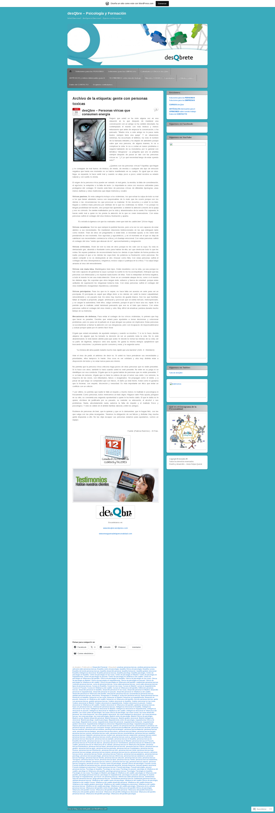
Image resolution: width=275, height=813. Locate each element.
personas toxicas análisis (94, 729)
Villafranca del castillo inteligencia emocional (121, 784)
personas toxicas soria (133, 758)
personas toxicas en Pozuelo (143, 741)
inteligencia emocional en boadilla (128, 707)
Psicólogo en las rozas (111, 769)
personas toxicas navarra (140, 752)
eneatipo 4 (115, 695)
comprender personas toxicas (147, 682)
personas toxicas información (90, 750)
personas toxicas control (147, 735)
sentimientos (149, 776)
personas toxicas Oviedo (93, 754)
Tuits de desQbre (175, 373)
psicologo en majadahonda (82, 776)
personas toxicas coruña (101, 737)
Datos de (178, 114)
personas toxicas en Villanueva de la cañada (95, 744)
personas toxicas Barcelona (107, 731)
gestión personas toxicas (98, 701)
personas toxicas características (122, 733)
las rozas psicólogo (86, 716)
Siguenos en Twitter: (179, 367)
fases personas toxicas (149, 695)
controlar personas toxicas (82, 684)
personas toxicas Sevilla (95, 758)
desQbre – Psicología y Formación (96, 13)
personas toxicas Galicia (135, 746)
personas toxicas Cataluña (82, 735)
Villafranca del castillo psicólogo (98, 786)
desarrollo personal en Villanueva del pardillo (89, 693)
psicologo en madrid (146, 775)
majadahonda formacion (133, 722)
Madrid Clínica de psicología (141, 716)
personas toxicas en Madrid (121, 741)
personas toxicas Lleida (127, 750)
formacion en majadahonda (133, 697)
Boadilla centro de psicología (108, 669)
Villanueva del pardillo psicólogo (98, 794)
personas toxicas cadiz (100, 733)
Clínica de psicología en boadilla (112, 678)
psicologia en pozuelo (130, 775)
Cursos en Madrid (129, 686)
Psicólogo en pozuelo (128, 769)
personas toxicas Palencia (113, 754)
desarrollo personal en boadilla (90, 690)
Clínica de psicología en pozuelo (133, 680)
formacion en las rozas (97, 697)
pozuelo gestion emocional (146, 765)
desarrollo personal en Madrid (138, 690)
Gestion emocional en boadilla (119, 701)
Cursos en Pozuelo (79, 688)
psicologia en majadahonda (110, 775)
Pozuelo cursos (150, 763)
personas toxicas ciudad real (104, 735)
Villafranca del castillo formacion (140, 782)
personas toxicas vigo (120, 761)
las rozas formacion (87, 714)
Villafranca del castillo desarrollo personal (111, 782)
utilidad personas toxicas (81, 780)
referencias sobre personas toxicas (131, 776)
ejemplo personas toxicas (81, 695)
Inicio (70, 71)
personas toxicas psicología (90, 756)
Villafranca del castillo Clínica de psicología (141, 780)
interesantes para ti (182, 109)
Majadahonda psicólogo (124, 724)
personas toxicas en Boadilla (125, 739)
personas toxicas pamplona (134, 754)
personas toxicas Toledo (126, 759)
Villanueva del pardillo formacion (140, 790)
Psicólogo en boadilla (94, 769)
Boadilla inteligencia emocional (84, 673)
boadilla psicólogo (123, 673)
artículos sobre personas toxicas (84, 669)
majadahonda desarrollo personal (110, 722)
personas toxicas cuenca (121, 737)
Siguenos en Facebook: (181, 124)
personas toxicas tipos (108, 759)
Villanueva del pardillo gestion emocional (87, 792)
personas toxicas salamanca (135, 756)
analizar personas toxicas (126, 667)
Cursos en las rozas (114, 686)
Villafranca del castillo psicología (123, 786)
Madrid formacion (111, 718)
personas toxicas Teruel (90, 759)
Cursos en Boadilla (99, 686)
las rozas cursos (132, 712)
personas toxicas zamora (138, 761)
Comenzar (162, 3)
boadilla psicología (138, 673)
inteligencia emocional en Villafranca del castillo (107, 711)
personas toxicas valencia (102, 761)
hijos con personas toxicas (82, 707)
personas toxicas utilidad (81, 761)
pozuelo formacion (128, 765)
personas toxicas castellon (145, 733)
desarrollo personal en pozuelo (104, 692)
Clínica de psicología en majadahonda (105, 680)
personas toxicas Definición (141, 737)
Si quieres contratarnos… (103, 84)
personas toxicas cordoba (82, 737)
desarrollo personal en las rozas (114, 690)
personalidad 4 (141, 726)
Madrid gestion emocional (128, 718)
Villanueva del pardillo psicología (123, 794)
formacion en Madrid (114, 697)
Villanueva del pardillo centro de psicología (102, 788)
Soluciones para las (182, 98)
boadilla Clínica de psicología (131, 669)
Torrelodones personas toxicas (122, 778)
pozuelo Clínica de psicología (133, 763)
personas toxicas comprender (127, 735)
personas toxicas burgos (146, 731)
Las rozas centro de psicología (90, 712)
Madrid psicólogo (87, 720)
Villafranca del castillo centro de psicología (108, 780)
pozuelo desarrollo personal (111, 765)
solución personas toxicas (82, 778)
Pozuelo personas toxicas (106, 767)
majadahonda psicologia (143, 724)
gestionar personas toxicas (144, 705)
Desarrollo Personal (100, 667)
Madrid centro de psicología (120, 716)
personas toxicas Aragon (114, 729)
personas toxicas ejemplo (104, 739)
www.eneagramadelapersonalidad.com (115, 534)
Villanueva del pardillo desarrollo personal (111, 790)
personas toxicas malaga (81, 752)
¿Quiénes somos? (187, 78)
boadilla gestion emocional (146, 671)
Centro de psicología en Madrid (127, 675)
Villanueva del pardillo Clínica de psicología (135, 788)
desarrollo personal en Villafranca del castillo (133, 692)
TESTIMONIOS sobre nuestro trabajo (125, 78)
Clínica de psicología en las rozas (138, 678)
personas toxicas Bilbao (127, 731)
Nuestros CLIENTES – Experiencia (159, 78)
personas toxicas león (110, 750)
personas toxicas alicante (140, 727)
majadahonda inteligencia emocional (101, 724)
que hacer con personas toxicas (105, 776)
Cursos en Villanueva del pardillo (125, 688)
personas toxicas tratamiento (146, 759)
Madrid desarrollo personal (94, 718)
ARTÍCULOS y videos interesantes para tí (87, 78)
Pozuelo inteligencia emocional (84, 767)
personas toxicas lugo (145, 750)
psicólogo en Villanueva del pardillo (92, 771)
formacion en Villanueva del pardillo (120, 699)
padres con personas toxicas (123, 726)
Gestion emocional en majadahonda (108, 703)
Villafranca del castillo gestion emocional (87, 784)
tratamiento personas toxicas (145, 778)
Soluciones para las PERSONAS (89, 71)
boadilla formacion (129, 671)
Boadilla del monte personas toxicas (85, 671)
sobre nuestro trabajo (182, 112)
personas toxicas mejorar (101, 752)
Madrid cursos (77, 718)
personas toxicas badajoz (86, 731)
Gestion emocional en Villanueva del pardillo (116, 705)
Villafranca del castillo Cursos (83, 782)
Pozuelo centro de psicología (110, 763)
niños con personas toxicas (102, 726)
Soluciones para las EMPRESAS (122, 71)
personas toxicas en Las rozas (98, 741)
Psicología (131, 771)
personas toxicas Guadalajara (128, 748)
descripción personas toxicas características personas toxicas (130, 693)
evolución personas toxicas (130, 695)
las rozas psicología (101, 716)
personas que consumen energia (98, 727)
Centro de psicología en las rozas (102, 675)
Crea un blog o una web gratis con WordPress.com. (87, 809)
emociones (96, 695)
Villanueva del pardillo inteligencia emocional (121, 792)
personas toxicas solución (114, 758)
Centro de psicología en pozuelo (96, 676)
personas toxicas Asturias (133, 729)
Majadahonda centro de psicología (122, 720)
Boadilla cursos (148, 669)
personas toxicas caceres (81, 733)
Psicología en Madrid (99, 773)
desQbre (176, 105)
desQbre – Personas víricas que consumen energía (106, 112)
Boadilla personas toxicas (106, 673)
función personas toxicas (143, 699)
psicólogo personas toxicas (116, 771)
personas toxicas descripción (83, 739)
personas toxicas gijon (87, 748)
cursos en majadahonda (146, 686)
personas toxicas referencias (112, 756)
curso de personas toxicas (102, 684)
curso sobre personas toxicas (124, 684)
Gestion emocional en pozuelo (134, 703)
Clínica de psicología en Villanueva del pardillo (117, 682)
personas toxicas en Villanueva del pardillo (129, 744)
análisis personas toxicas (146, 667)
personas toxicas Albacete (120, 727)
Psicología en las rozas (81, 773)
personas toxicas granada (106, 748)
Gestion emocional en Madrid (83, 703)
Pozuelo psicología (138, 767)
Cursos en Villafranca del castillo (99, 688)
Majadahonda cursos (89, 722)
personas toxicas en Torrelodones (115, 743)
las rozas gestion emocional (105, 714)
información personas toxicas (104, 707)
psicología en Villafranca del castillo (121, 773)
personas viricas (93, 763)
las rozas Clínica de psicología (113, 712)
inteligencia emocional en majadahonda (131, 708)
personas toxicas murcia (120, 752)
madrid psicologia (101, 720)
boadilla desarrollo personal (110, 671)
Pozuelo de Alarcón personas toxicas (86, 765)
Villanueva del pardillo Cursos (83, 790)
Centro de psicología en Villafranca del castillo (125, 676)
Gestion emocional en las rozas (143, 701)
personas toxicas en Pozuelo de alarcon (87, 743)
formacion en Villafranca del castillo (92, 699)
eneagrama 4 (106, 695)
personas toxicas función (116, 746)
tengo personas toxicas (101, 778)
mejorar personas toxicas (81, 726)
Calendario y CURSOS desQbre (154, 71)
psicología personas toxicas (89, 775)
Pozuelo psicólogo (123, 767)
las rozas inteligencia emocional (129, 714)
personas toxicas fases (97, 746)
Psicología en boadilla (144, 771)
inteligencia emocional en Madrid (103, 708)
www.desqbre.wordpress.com (115, 528)
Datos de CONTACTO (79, 84)
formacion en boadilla (80, 697)
